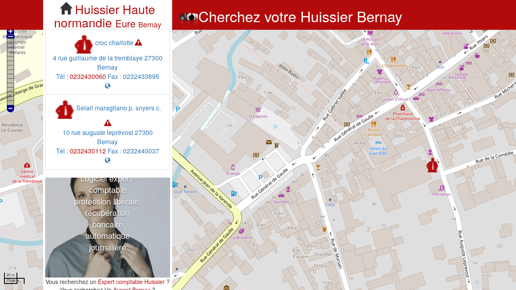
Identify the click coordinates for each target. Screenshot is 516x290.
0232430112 (88, 150)
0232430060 (88, 76)
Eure (125, 23)
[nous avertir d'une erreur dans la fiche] (138, 42)
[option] (107, 228)
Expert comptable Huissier (131, 282)
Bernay (149, 24)
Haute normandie (105, 15)
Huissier (97, 9)
